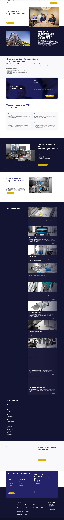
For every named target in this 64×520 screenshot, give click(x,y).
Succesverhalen (38, 3)
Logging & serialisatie (20, 514)
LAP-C (16, 63)
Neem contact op (9, 22)
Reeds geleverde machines (44, 504)
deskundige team (10, 188)
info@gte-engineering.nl (15, 0)
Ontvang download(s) (49, 95)
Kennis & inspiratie (50, 0)
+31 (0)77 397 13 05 (8, 0)
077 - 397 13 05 (38, 483)
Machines (32, 3)
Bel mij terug (11, 493)
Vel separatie (27, 511)
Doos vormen (27, 504)
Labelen (26, 507)
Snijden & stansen (19, 510)
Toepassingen (19, 3)
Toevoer (26, 510)
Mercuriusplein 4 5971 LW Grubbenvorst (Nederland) (52, 505)
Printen (18, 507)
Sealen (18, 504)
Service (42, 0)
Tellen (26, 514)
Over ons (45, 0)
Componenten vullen (20, 511)
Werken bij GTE (38, 0)
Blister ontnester (19, 515)
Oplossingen (26, 3)
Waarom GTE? (45, 3)
